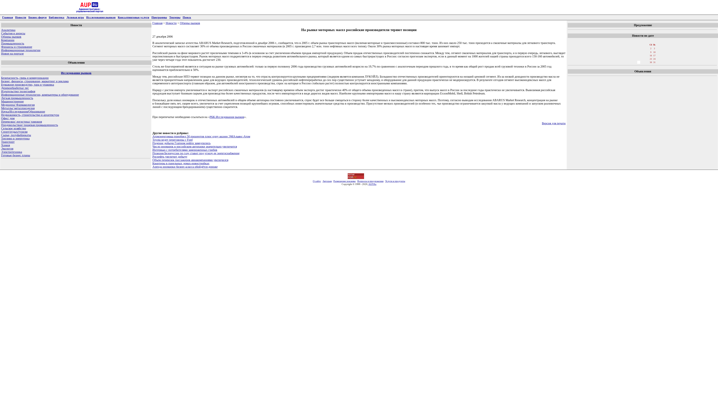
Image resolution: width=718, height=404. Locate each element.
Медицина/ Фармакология (18, 104)
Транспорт (8, 141)
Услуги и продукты (395, 181)
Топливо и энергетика (15, 138)
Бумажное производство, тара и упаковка (27, 84)
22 (647, 59)
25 (630, 62)
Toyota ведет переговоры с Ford (172, 139)
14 (643, 55)
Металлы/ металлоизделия (18, 108)
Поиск (187, 17)
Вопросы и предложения (370, 181)
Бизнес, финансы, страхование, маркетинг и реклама (35, 81)
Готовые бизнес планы (15, 155)
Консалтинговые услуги (133, 17)
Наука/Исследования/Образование (23, 111)
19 (634, 59)
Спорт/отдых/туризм (14, 131)
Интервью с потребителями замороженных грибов (184, 150)
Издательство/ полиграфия (18, 91)
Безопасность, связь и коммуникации (25, 77)
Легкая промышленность (17, 98)
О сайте (317, 181)
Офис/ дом (8, 118)
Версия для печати (554, 123)
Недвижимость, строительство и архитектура (30, 115)
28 (643, 62)
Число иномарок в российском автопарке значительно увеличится (194, 146)
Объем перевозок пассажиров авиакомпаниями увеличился (190, 160)
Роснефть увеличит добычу (169, 156)
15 (647, 55)
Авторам (327, 181)
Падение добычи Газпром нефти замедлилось (181, 143)
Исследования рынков (101, 17)
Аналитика (8, 30)
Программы (159, 17)
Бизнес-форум (37, 17)
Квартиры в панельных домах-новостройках (180, 163)
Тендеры (174, 17)
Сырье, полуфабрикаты (16, 135)
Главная (7, 17)
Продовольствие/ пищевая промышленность (29, 125)
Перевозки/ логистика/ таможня (21, 121)
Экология (7, 148)
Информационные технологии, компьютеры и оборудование (40, 94)
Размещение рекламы (344, 181)
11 (631, 55)
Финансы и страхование (16, 46)
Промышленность (12, 43)
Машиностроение (12, 101)
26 (634, 62)
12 (634, 55)
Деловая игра (75, 17)
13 (639, 55)
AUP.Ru (372, 184)
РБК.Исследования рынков (227, 117)
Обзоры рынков (11, 36)
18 (630, 59)
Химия (5, 145)
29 (647, 62)
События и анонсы (13, 33)
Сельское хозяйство (13, 128)
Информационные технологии (20, 50)
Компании (7, 40)
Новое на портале (12, 53)
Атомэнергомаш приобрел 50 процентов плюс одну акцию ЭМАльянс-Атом (201, 136)
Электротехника (11, 152)
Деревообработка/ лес (15, 88)
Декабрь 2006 (643, 41)
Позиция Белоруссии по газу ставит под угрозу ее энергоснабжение (196, 153)
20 (639, 59)
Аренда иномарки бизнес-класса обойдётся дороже (185, 166)
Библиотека (56, 17)
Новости (20, 17)
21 (643, 59)
